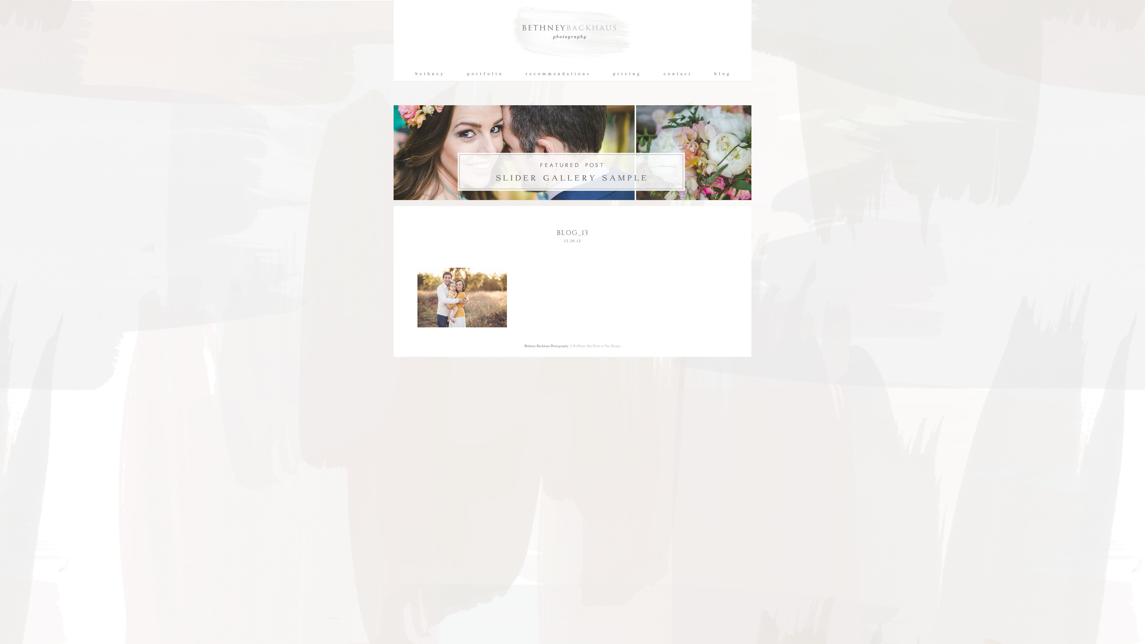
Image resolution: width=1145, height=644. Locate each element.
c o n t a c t (677, 74)
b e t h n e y (429, 74)
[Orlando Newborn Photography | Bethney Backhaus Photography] (572, 64)
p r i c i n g (626, 74)
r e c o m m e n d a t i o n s (557, 74)
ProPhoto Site (582, 345)
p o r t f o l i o (484, 74)
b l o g (722, 74)
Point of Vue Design (607, 345)
